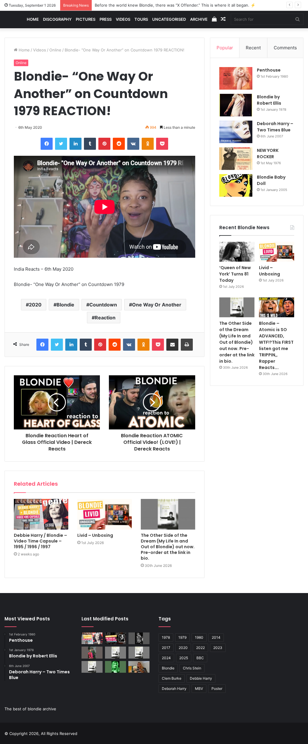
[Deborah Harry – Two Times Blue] (235, 132)
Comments (285, 48)
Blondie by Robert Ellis (269, 100)
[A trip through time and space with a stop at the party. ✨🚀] (138, 638)
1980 (199, 637)
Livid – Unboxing (95, 535)
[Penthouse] (235, 78)
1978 (166, 637)
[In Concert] (115, 638)
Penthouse (269, 70)
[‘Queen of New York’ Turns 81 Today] (236, 252)
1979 (182, 637)
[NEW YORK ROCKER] (235, 158)
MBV (199, 688)
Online (55, 50)
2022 (200, 647)
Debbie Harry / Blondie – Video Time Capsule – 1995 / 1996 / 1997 (40, 541)
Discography (57, 19)
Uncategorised (169, 19)
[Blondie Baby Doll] (235, 185)
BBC (200, 658)
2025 (183, 658)
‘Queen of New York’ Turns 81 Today (235, 274)
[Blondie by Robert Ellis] (235, 105)
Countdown (103, 305)
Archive (199, 19)
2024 (166, 658)
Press (106, 19)
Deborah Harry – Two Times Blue (275, 127)
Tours (141, 19)
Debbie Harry (201, 678)
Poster (216, 688)
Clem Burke (171, 678)
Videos (123, 19)
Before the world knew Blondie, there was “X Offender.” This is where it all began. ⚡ (175, 5)
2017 (166, 647)
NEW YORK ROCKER (268, 153)
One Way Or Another (156, 305)
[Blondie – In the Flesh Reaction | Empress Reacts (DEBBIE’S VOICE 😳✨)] (138, 667)
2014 (216, 637)
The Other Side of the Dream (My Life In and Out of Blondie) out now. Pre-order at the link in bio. (168, 546)
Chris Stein (192, 668)
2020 (35, 305)
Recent (253, 48)
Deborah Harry (174, 688)
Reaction (105, 318)
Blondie (65, 305)
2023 (217, 647)
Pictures (85, 19)
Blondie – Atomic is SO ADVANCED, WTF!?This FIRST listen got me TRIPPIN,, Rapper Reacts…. (276, 345)
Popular (225, 48)
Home (33, 19)
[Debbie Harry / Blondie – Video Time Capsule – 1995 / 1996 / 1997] (41, 514)
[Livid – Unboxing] (104, 514)
